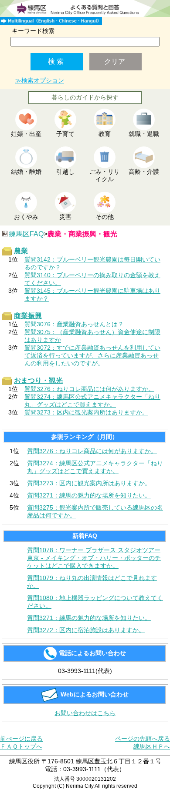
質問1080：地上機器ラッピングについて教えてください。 (95, 601)
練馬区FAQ (26, 234)
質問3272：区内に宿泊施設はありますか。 (86, 630)
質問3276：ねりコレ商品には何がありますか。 (92, 451)
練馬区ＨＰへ (151, 746)
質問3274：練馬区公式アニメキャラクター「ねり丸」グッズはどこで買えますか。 (95, 467)
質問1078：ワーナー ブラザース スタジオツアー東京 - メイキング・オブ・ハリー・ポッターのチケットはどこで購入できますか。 (94, 558)
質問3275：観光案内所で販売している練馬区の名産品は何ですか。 (95, 511)
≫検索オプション (39, 80)
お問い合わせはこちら (85, 712)
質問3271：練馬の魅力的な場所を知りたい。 (89, 495)
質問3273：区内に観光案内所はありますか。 (89, 483)
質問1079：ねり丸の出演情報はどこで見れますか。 (92, 581)
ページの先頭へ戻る (142, 738)
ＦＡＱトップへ (21, 746)
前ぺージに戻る (21, 738)
